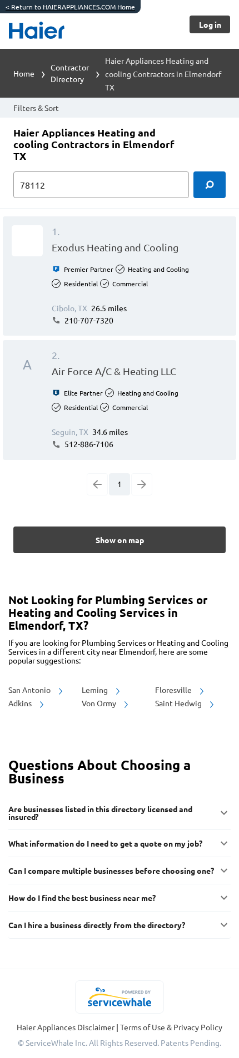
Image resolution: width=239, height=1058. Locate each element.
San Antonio (30, 690)
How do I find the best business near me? (82, 898)
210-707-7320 (88, 320)
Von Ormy (100, 703)
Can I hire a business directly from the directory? (96, 925)
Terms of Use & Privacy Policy (171, 1027)
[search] (209, 184)
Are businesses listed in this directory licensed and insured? (100, 813)
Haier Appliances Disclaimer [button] (66, 1027)
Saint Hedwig (179, 703)
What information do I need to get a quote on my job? (105, 843)
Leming (95, 690)
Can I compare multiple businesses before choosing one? (111, 870)
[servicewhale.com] (120, 997)
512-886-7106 (88, 444)
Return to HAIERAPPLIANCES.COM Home (70, 6)
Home (23, 73)
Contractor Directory (70, 73)
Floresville (174, 690)
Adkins (20, 703)
